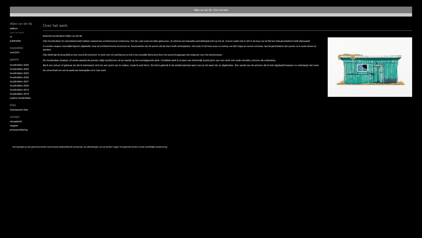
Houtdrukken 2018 (19, 93)
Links (13, 105)
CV (11, 36)
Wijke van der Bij (202, 10)
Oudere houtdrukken (20, 97)
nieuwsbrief (16, 121)
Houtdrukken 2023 (19, 73)
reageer (14, 125)
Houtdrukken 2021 (19, 81)
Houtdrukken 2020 (19, 85)
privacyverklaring (19, 129)
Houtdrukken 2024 (19, 69)
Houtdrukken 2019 (19, 89)
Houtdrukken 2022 (19, 77)
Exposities (16, 48)
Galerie (14, 59)
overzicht (14, 52)
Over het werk (17, 32)
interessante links (19, 109)
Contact (14, 117)
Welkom (14, 28)
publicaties (15, 40)
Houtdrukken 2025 (19, 64)
